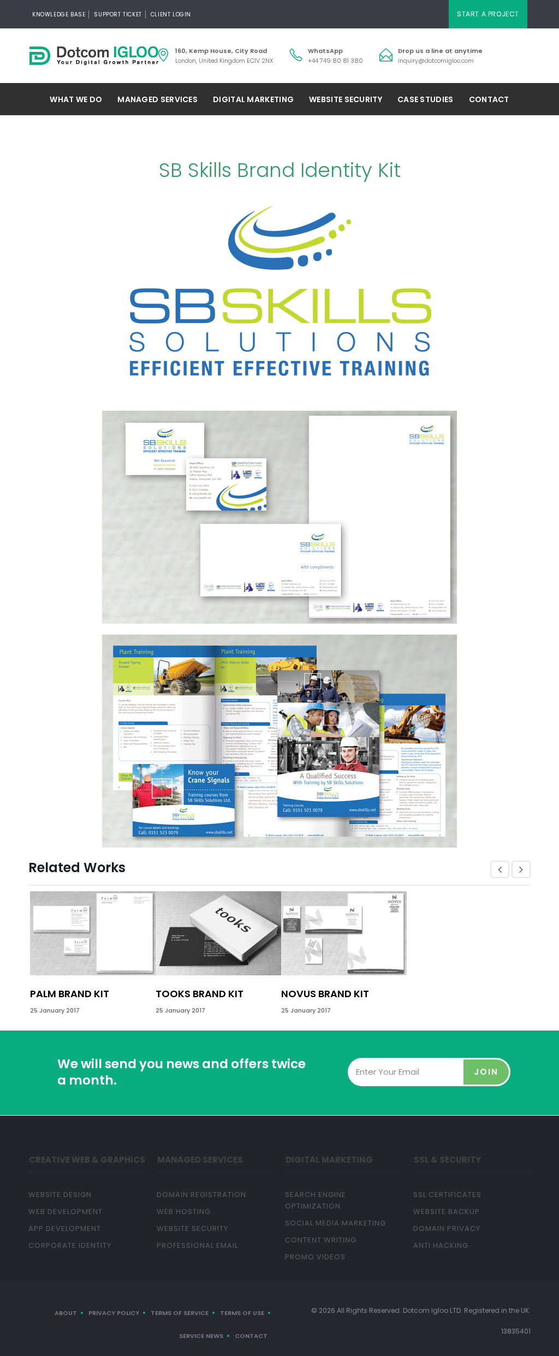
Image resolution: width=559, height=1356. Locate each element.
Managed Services (157, 99)
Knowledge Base (58, 14)
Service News (201, 1335)
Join (486, 1071)
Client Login (171, 14)
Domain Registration (201, 1194)
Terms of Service (180, 1312)
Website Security (345, 99)
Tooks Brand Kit (199, 993)
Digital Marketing (253, 99)
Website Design (60, 1194)
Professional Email (197, 1245)
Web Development (65, 1211)
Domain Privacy (446, 1228)
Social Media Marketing (335, 1223)
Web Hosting (184, 1211)
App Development (64, 1228)
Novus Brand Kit (325, 993)
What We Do (76, 99)
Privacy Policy (113, 1312)
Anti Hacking (440, 1245)
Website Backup (446, 1211)
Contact (489, 99)
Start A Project (488, 14)
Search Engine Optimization (315, 1200)
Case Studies (425, 99)
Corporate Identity (69, 1245)
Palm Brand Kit (69, 993)
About (66, 1312)
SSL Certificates (447, 1194)
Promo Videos (315, 1257)
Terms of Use (242, 1312)
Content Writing (320, 1240)
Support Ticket (117, 14)
